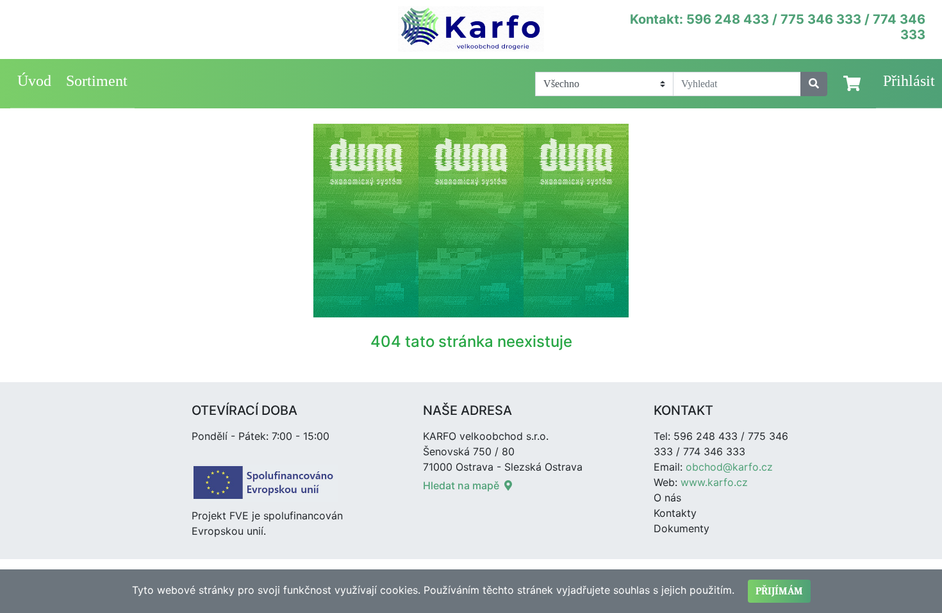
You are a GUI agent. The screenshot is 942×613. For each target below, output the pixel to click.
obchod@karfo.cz (729, 466)
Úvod (34, 80)
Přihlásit (909, 80)
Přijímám (779, 591)
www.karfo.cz (714, 482)
